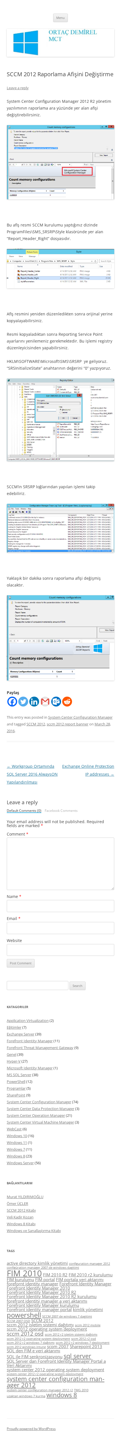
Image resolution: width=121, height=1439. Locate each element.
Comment (17, 834)
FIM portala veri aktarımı (80, 1279)
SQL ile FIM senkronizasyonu (34, 1356)
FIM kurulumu (20, 1279)
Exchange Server (20, 1034)
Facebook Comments (61, 810)
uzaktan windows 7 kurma (26, 1396)
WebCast (14, 1128)
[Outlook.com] (56, 702)
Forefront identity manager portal (39, 1309)
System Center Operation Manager (36, 1115)
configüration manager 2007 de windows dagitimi (43, 1268)
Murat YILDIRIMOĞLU (25, 1196)
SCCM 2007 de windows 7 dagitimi (67, 1316)
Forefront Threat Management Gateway (40, 1047)
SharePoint (16, 1095)
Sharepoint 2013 (86, 1346)
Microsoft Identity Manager (30, 1067)
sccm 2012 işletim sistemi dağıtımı (40, 1324)
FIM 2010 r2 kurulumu (91, 1274)
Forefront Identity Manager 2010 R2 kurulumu (52, 1296)
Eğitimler (14, 1027)
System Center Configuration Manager (80, 717)
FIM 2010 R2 (55, 1274)
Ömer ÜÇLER (17, 1203)
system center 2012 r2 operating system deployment (45, 1374)
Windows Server (20, 1162)
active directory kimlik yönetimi (37, 1263)
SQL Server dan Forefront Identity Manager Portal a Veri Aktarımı (56, 1363)
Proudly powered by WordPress (31, 1428)
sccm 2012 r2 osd (83, 1339)
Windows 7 (16, 1149)
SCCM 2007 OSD (18, 1321)
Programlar (16, 1088)
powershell (24, 1315)
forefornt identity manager (32, 1284)
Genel (11, 1054)
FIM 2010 (24, 1273)
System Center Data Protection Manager (40, 1108)
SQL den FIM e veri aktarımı (33, 1350)
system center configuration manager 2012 (55, 1382)
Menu (60, 18)
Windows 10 (17, 1135)
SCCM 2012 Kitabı (21, 1210)
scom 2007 (58, 1346)
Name (14, 896)
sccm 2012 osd (25, 1333)
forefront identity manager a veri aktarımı (47, 1301)
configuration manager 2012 (89, 1264)
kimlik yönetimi (88, 1309)
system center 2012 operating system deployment (55, 1369)
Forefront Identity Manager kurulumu (43, 1305)
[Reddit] (67, 702)
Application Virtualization (28, 1020)
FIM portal (45, 1279)
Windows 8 (16, 1156)
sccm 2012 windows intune (26, 1347)
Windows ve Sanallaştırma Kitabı (34, 1230)
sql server (77, 1356)
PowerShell (16, 1081)
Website (14, 940)
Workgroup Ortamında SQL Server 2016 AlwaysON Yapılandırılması (32, 774)
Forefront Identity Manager (30, 1040)
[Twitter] (23, 702)
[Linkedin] (34, 702)
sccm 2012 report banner (67, 724)
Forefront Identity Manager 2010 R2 (41, 1292)
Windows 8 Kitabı (21, 1223)
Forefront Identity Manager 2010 (38, 1288)
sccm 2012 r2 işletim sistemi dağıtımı (71, 1334)
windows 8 (61, 1395)
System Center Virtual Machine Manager (40, 1122)
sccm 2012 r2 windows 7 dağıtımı (31, 1343)
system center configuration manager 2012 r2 (40, 1390)
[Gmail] (45, 702)
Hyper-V (14, 1061)
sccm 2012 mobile (87, 1325)
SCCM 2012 (35, 724)
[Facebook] (12, 702)
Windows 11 (17, 1142)
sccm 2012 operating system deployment (47, 1329)
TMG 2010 (81, 1390)
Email (14, 918)
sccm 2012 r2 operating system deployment (38, 1339)
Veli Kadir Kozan (20, 1217)
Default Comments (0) (24, 811)
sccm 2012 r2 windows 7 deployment (82, 1343)
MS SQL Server (19, 1074)
